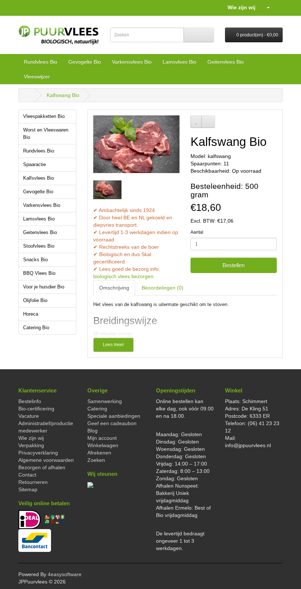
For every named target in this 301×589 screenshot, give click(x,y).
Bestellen (233, 265)
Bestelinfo (29, 401)
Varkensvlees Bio (132, 62)
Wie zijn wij (241, 7)
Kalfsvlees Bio (38, 178)
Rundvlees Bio (40, 62)
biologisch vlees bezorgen (123, 276)
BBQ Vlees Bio (39, 273)
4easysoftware (64, 574)
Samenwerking (104, 401)
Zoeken (96, 460)
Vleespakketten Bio (44, 116)
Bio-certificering (36, 409)
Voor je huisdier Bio (43, 287)
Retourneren (33, 482)
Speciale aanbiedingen (113, 416)
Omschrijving (114, 288)
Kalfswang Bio (63, 95)
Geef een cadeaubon (112, 423)
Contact (27, 475)
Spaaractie (34, 164)
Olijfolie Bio (35, 300)
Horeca (30, 314)
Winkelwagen (102, 445)
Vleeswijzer (37, 76)
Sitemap (27, 489)
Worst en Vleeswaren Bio (45, 134)
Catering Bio (36, 327)
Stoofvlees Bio (38, 246)
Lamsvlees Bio (179, 62)
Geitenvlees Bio (225, 62)
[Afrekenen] (277, 7)
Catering (97, 409)
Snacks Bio (35, 259)
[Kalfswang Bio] (136, 144)
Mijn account (102, 438)
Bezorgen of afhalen (41, 467)
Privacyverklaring (38, 453)
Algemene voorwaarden (46, 460)
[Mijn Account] (265, 7)
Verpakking (31, 445)
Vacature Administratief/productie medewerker (45, 423)
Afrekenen (99, 453)
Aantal (197, 232)
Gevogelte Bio (84, 62)
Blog (92, 431)
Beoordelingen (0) (163, 288)
